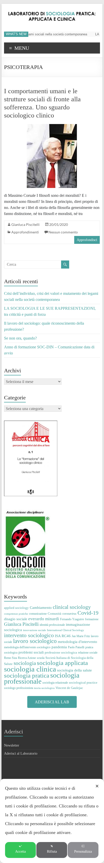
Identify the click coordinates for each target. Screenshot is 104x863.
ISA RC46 (63, 636)
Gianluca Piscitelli (25, 224)
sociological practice (83, 682)
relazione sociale (87, 652)
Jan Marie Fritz (81, 636)
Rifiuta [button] (52, 851)
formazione (91, 619)
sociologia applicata (62, 662)
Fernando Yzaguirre (72, 619)
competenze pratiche (16, 613)
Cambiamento (41, 608)
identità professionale (52, 625)
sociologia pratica (26, 675)
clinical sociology (72, 607)
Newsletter (11, 745)
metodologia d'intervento (77, 642)
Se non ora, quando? (20, 338)
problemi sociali (31, 652)
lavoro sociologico (35, 641)
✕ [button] (97, 786)
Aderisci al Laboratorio (20, 753)
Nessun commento (63, 232)
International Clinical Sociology (65, 630)
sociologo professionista (18, 688)
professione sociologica (61, 652)
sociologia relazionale (55, 682)
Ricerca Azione (27, 658)
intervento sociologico (29, 635)
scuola (40, 658)
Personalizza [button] (83, 851)
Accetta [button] (20, 851)
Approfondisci (87, 240)
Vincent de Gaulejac (69, 688)
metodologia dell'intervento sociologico (27, 647)
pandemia (59, 647)
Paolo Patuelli (76, 647)
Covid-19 (87, 613)
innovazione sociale (34, 630)
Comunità (54, 613)
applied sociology (16, 608)
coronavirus (69, 613)
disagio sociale (15, 619)
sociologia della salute (74, 670)
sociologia (25, 663)
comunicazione (38, 613)
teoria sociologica (44, 688)
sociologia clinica (30, 669)
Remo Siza (10, 658)
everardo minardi (43, 618)
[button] (52, 702)
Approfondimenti (25, 232)
